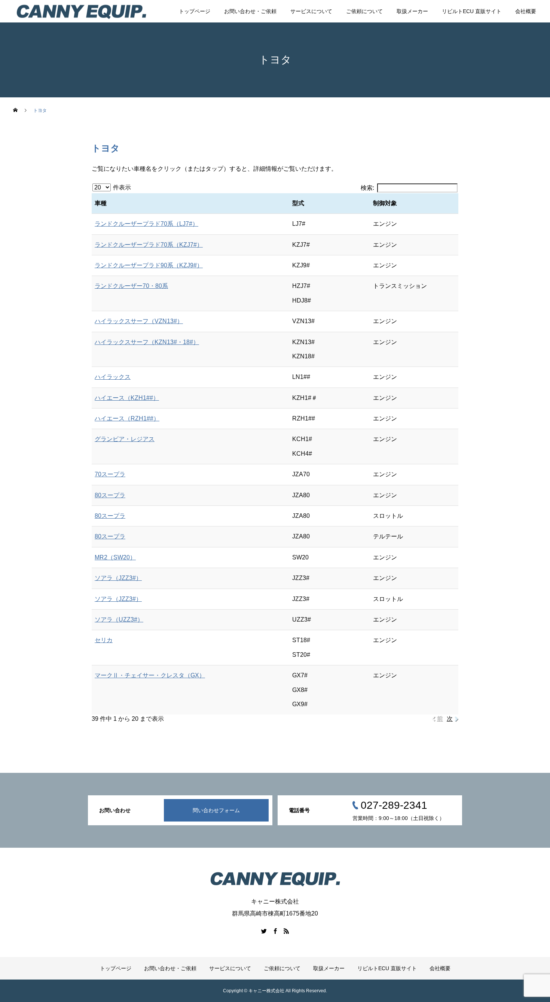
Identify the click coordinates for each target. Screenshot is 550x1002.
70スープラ (110, 474)
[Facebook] (275, 931)
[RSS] (286, 931)
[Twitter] (264, 931)
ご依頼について (364, 11)
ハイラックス (113, 377)
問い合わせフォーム (216, 810)
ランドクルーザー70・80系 (131, 286)
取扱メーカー (412, 11)
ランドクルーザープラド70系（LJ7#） (146, 224)
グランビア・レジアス (125, 439)
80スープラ (110, 495)
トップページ (194, 11)
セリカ (104, 640)
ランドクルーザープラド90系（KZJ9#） (149, 265)
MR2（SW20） (115, 557)
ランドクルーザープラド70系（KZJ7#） (149, 245)
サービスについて (311, 11)
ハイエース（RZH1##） (127, 418)
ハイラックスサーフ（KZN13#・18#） (147, 342)
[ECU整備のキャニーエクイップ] (81, 11)
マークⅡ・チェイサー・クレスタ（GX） (150, 675)
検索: (367, 188)
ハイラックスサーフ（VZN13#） (139, 321)
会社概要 (525, 11)
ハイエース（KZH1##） (127, 398)
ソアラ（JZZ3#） (118, 578)
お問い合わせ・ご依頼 (250, 11)
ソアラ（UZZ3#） (119, 619)
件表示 (121, 187)
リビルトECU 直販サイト (471, 11)
